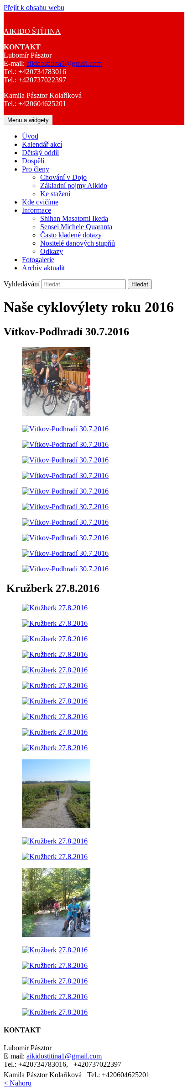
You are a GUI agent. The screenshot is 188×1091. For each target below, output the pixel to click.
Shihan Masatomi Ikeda (74, 218)
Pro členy (35, 169)
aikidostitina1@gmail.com (64, 63)
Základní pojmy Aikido (73, 185)
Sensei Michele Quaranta (76, 227)
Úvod (30, 136)
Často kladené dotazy (71, 235)
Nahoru (17, 1083)
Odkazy (51, 251)
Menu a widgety (28, 120)
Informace (36, 210)
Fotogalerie (38, 259)
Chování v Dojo (63, 177)
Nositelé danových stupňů (77, 243)
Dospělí (33, 161)
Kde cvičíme (40, 202)
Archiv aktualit (43, 268)
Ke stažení (55, 194)
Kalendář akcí (42, 144)
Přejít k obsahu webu (34, 7)
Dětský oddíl (40, 152)
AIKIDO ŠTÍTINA (32, 31)
